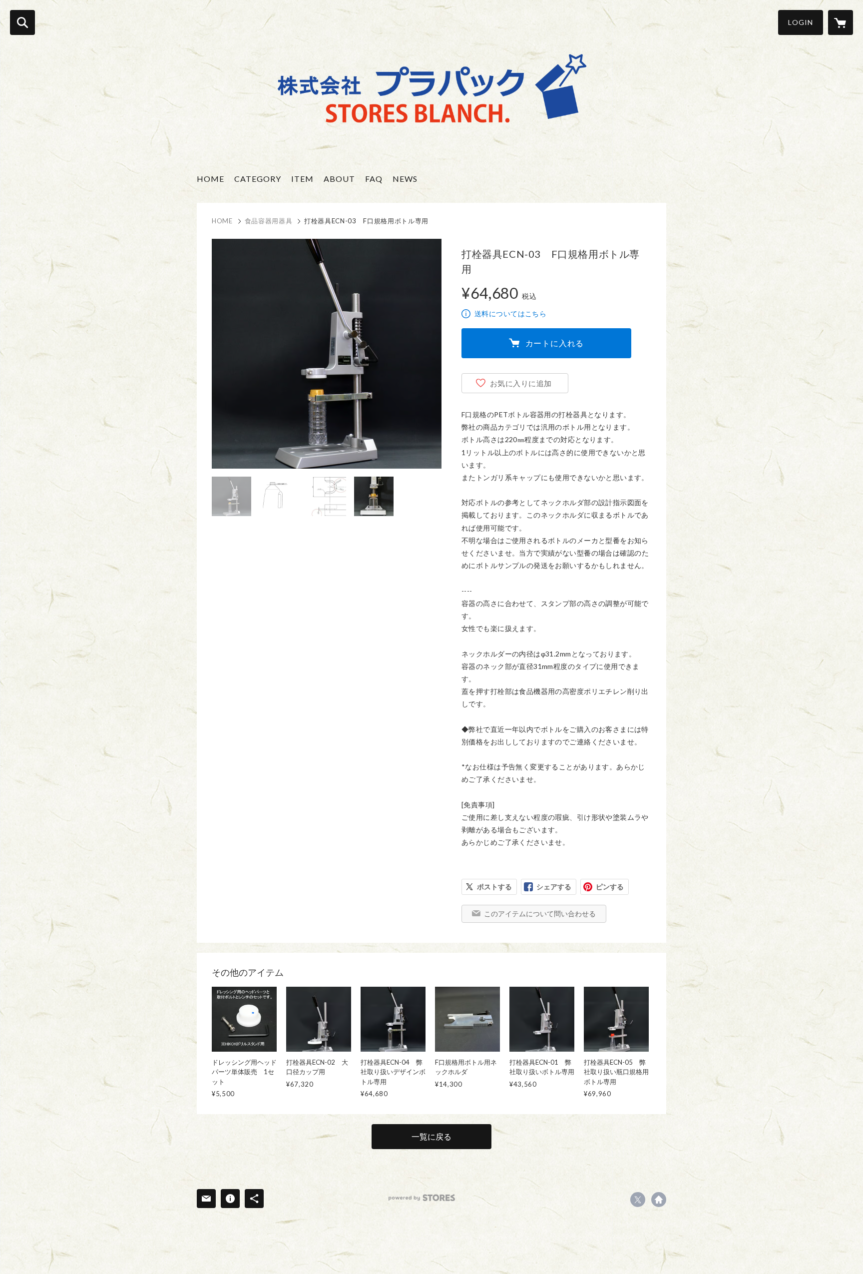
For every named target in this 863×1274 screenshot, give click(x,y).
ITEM (302, 178)
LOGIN (800, 22)
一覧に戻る (431, 1136)
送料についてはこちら (510, 313)
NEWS (405, 178)
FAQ (374, 178)
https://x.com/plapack (637, 1199)
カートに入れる (554, 343)
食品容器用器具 (269, 221)
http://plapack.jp (658, 1199)
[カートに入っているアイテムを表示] (840, 22)
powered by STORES (422, 1198)
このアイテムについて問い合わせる (540, 913)
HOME (210, 178)
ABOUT (339, 178)
